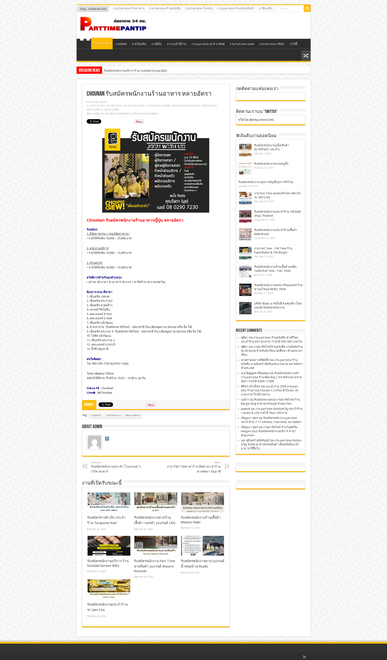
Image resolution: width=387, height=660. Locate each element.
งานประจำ (96, 415)
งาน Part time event (242, 44)
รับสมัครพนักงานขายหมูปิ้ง (271, 163)
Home (85, 44)
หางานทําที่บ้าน (176, 44)
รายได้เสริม (139, 44)
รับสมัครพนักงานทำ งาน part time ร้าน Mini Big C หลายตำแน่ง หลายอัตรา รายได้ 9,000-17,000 (271, 377)
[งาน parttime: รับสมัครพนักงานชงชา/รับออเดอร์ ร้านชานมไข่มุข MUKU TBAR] (245, 290)
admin (103, 102)
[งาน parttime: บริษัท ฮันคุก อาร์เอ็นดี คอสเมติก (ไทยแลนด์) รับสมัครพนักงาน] (245, 308)
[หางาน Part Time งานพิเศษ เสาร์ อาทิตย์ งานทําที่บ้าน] (113, 27)
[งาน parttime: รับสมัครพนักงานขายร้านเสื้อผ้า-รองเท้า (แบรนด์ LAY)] (155, 502)
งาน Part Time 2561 (134, 105)
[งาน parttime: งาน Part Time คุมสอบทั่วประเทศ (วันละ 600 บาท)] (245, 198)
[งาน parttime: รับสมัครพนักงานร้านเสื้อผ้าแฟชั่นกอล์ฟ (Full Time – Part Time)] (245, 271)
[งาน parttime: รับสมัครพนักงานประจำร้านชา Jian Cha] (109, 589)
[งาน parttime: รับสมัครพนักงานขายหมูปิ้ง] (245, 168)
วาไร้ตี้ (293, 44)
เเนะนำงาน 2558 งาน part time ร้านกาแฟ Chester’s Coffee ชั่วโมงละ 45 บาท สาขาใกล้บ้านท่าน (269, 390)
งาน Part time (101, 43)
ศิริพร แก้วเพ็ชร (250, 386)
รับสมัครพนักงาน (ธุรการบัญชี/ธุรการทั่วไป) (265, 182)
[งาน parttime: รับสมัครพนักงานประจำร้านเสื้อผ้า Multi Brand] (245, 235)
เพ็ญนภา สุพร (249, 418)
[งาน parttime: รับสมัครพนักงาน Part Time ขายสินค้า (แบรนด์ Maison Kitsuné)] (155, 546)
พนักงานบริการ (95, 109)
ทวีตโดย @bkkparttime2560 (256, 119)
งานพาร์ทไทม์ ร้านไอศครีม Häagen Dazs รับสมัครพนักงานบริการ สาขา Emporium (269, 431)
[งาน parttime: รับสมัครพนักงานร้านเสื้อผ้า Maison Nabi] (202, 502)
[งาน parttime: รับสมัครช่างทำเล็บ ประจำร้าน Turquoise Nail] (109, 502)
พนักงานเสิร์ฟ (111, 109)
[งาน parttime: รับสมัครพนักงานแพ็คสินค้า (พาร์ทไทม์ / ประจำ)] (245, 150)
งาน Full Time (97, 105)
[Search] (307, 8)
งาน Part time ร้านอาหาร (128, 8)
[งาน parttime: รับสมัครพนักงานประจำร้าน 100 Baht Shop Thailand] (245, 216)
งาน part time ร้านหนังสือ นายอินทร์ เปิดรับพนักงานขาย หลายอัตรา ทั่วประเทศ (272, 364)
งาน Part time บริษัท (271, 44)
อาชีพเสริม (266, 8)
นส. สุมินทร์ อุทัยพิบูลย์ (255, 440)
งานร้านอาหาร (209, 105)
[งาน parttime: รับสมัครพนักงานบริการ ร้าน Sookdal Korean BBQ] (109, 546)
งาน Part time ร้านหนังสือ (165, 8)
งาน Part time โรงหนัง (199, 8)
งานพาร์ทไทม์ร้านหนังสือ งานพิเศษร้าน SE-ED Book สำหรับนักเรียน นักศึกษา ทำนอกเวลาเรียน (272, 350)
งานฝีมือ (156, 44)
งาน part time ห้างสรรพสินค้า (235, 8)
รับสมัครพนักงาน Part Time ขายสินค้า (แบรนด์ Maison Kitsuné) (143, 70)
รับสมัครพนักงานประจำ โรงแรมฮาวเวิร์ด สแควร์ (116, 467)
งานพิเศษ (121, 44)
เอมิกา (245, 399)
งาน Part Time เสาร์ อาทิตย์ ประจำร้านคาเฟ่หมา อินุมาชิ (194, 467)
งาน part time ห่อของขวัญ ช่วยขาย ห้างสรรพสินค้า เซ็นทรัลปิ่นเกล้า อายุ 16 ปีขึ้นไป (271, 444)
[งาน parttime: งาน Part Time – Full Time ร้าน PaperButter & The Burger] (245, 253)
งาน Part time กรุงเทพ (158, 105)
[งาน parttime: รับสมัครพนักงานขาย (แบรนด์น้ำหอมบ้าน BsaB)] (202, 546)
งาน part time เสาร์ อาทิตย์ (208, 44)
